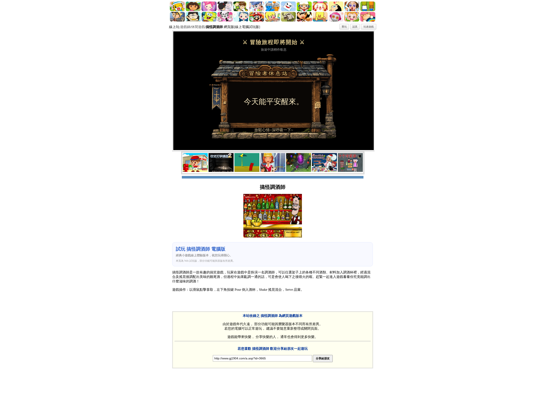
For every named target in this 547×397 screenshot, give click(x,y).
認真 (354, 26)
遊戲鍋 (185, 27)
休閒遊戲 (198, 27)
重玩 (344, 26)
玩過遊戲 (368, 26)
